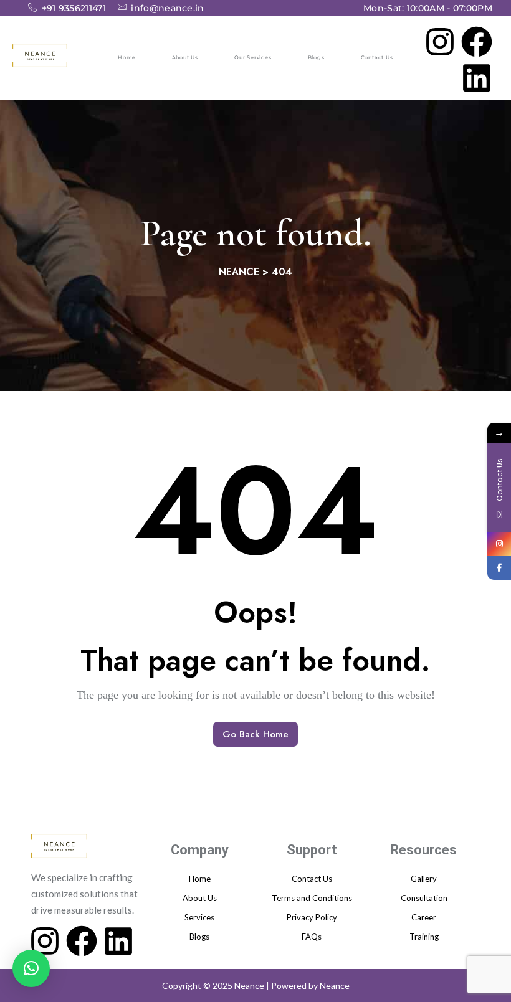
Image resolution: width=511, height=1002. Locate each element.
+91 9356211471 (74, 7)
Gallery (424, 879)
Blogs (316, 57)
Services (199, 917)
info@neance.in (167, 6)
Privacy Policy (312, 917)
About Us (185, 57)
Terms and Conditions (312, 898)
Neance (335, 985)
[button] (31, 968)
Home (126, 57)
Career (423, 917)
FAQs (312, 937)
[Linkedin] (476, 76)
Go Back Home (255, 734)
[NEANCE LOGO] (39, 55)
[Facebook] (476, 39)
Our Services (253, 57)
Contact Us (377, 57)
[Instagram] (440, 39)
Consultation (424, 898)
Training (424, 937)
